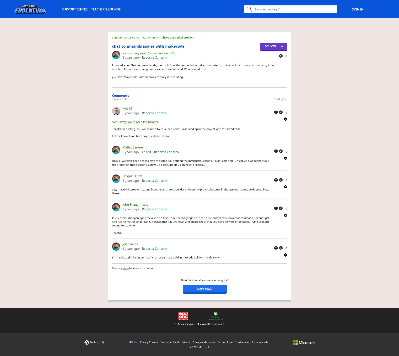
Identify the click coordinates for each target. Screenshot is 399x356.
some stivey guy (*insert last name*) (148, 53)
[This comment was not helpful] (281, 112)
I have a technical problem (178, 37)
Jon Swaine (130, 244)
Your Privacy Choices (146, 342)
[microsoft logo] (304, 342)
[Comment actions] (285, 118)
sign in (125, 268)
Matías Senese (132, 147)
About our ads (260, 342)
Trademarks (242, 342)
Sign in (357, 9)
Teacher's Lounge (106, 9)
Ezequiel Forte (132, 176)
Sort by (279, 99)
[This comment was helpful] (276, 112)
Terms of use (225, 342)
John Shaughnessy (135, 204)
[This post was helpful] (281, 56)
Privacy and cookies (203, 342)
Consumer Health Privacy (175, 342)
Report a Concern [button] (154, 57)
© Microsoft (200, 347)
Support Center (74, 9)
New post (205, 289)
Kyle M (127, 108)
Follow (270, 46)
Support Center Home (125, 37)
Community (150, 37)
